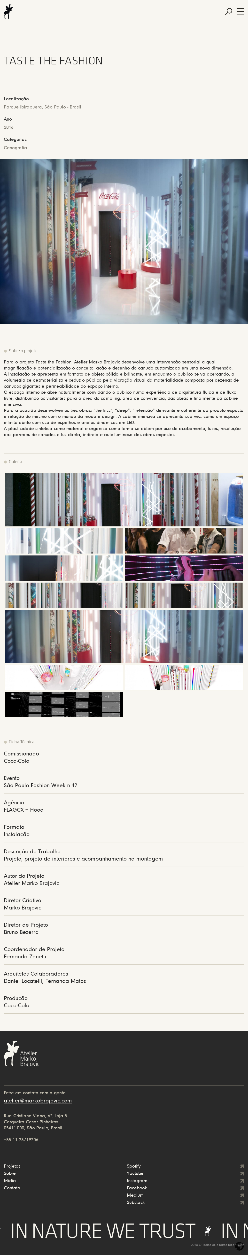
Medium (135, 1195)
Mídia (10, 1180)
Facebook (137, 1188)
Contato (12, 1188)
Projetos (12, 1166)
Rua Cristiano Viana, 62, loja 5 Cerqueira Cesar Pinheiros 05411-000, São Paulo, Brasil (35, 1122)
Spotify (134, 1166)
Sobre (10, 1173)
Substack (136, 1202)
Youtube (135, 1173)
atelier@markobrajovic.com (38, 1101)
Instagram (137, 1180)
